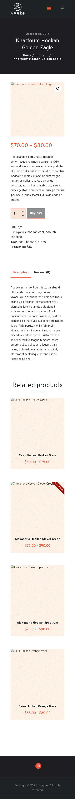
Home (27, 55)
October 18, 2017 (37, 34)
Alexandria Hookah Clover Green (37, 539)
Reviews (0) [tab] (42, 272)
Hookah (31, 242)
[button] (58, 88)
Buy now (36, 213)
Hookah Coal (35, 232)
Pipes (42, 242)
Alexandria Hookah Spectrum (37, 623)
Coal (21, 242)
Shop (38, 55)
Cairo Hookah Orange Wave (38, 706)
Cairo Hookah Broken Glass (37, 455)
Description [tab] (20, 272)
